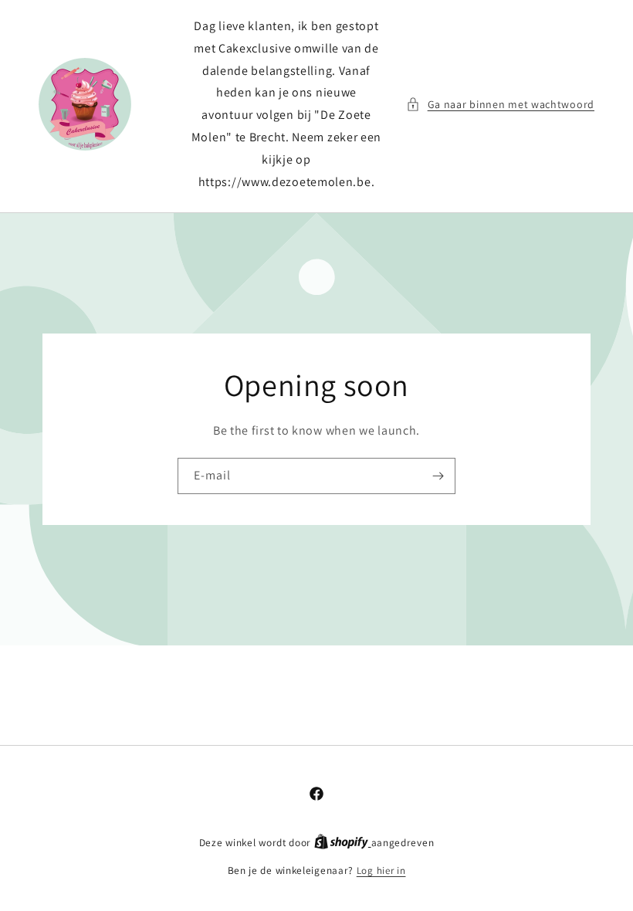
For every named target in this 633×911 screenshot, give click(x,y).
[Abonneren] (438, 476)
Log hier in (381, 870)
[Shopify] (342, 842)
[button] (500, 104)
